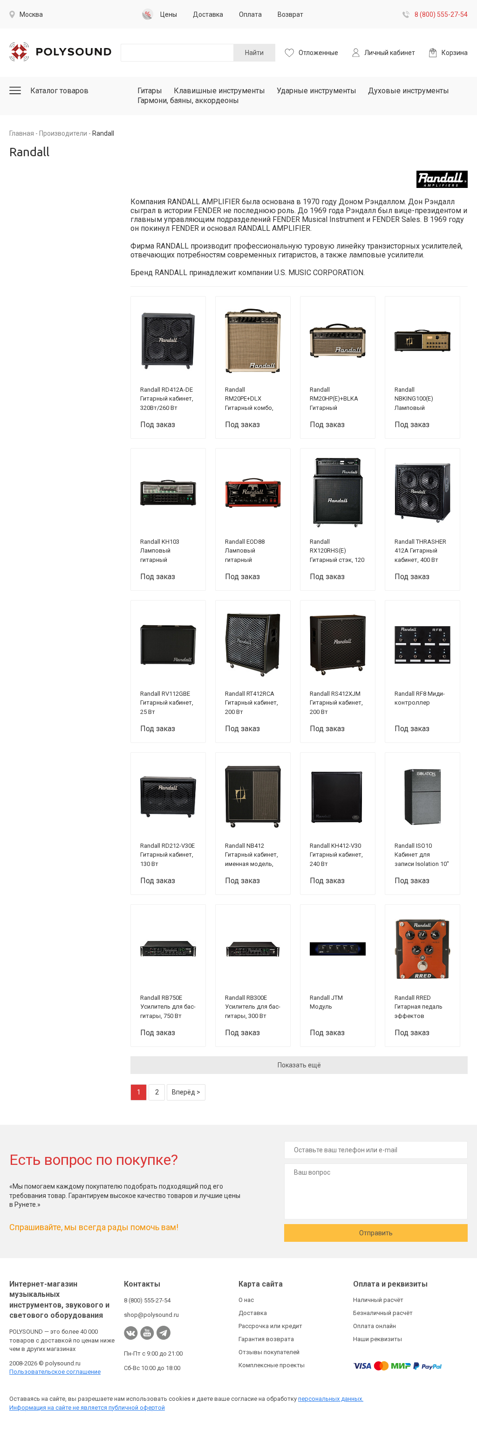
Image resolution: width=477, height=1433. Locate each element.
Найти (254, 52)
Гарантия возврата (266, 1339)
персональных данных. (330, 1398)
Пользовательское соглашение (55, 1371)
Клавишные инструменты (219, 90)
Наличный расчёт (378, 1299)
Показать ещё (299, 1065)
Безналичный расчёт (383, 1312)
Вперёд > (186, 1092)
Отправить (376, 1233)
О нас (246, 1299)
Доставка (252, 1312)
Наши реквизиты (377, 1339)
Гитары (149, 90)
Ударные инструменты (316, 90)
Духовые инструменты (408, 90)
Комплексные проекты (271, 1365)
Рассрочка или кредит (270, 1325)
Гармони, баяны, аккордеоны (188, 100)
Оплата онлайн (374, 1325)
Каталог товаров (59, 90)
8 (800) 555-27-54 (441, 14)
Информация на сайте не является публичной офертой (87, 1407)
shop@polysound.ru (151, 1314)
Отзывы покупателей (269, 1352)
